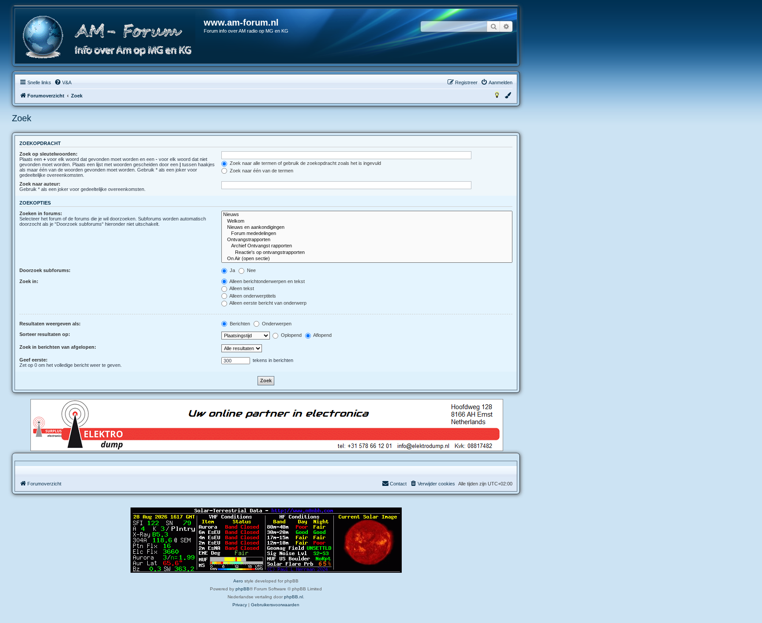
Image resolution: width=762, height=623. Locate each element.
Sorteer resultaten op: (44, 334)
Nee (251, 270)
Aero (238, 580)
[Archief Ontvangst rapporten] (367, 246)
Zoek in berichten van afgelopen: (57, 347)
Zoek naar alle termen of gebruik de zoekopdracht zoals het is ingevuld (304, 163)
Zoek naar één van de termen (260, 170)
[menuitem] (62, 82)
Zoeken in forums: (40, 213)
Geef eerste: (33, 359)
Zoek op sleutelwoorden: (48, 154)
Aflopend (322, 335)
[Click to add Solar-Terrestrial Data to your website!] (266, 540)
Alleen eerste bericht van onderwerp (267, 303)
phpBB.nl (293, 596)
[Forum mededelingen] (367, 234)
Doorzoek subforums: (45, 270)
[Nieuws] (367, 215)
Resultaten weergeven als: (50, 323)
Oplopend (291, 335)
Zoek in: (28, 281)
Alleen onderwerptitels (252, 295)
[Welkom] (367, 221)
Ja (231, 270)
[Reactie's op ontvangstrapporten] (367, 253)
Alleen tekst (241, 288)
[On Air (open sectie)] (367, 259)
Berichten (239, 323)
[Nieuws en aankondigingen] (367, 227)
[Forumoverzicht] (110, 37)
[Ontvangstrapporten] (367, 240)
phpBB (242, 588)
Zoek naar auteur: (39, 184)
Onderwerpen (276, 323)
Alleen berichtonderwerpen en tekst (266, 281)
